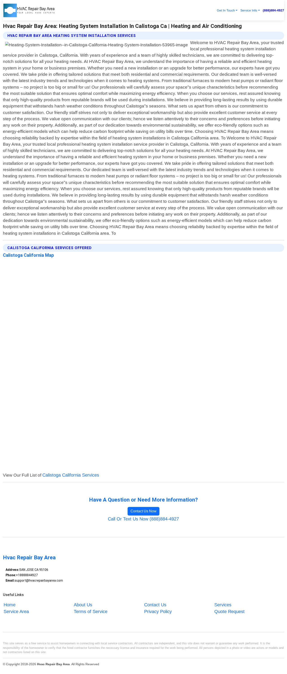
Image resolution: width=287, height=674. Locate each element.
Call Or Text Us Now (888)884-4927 (143, 518)
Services (222, 604)
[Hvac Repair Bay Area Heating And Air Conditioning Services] (29, 10)
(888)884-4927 (273, 10)
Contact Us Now (143, 511)
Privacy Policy (158, 611)
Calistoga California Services (70, 475)
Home (9, 604)
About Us (83, 604)
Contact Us (155, 604)
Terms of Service (90, 611)
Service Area (16, 611)
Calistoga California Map (28, 255)
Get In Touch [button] (226, 10)
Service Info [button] (248, 10)
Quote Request (229, 611)
